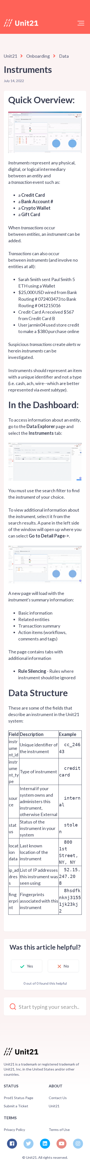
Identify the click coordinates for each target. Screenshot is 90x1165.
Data (64, 56)
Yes (30, 966)
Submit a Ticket (16, 1106)
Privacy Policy (14, 1129)
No (66, 966)
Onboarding (38, 56)
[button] (81, 23)
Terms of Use (59, 1129)
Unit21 (10, 56)
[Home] (21, 23)
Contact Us (58, 1098)
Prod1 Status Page (18, 1098)
